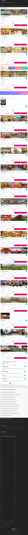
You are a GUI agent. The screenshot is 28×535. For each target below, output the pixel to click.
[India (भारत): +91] (4, 269)
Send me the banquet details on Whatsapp (8, 270)
